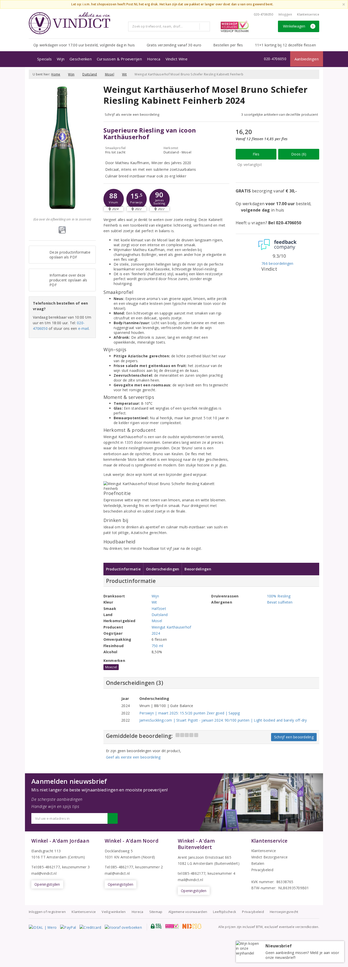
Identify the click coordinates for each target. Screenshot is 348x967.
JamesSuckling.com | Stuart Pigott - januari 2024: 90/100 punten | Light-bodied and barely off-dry (223, 720)
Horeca (153, 58)
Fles (256, 154)
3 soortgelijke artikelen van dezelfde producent (279, 114)
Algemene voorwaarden (187, 911)
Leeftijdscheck (224, 911)
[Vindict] (69, 23)
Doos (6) (298, 154)
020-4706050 (263, 14)
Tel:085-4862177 (45, 867)
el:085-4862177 (120, 867)
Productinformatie (123, 569)
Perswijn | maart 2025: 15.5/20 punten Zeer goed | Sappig (189, 713)
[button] (113, 199)
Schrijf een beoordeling (294, 737)
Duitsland (89, 74)
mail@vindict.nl (44, 873)
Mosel (109, 74)
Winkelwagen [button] (298, 26)
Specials (44, 58)
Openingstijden (47, 884)
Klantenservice (308, 14)
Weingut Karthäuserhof (171, 627)
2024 (156, 633)
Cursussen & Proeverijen (119, 58)
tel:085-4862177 (191, 873)
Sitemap (156, 911)
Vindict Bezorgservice (269, 857)
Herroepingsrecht (284, 911)
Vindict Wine (177, 58)
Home (55, 74)
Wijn (60, 58)
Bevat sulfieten (280, 602)
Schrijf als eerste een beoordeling (132, 114)
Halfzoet (159, 608)
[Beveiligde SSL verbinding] (172, 926)
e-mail (83, 328)
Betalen (257, 863)
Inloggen (285, 14)
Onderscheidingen (162, 569)
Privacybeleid (262, 869)
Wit (124, 74)
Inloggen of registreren (47, 911)
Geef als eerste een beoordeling (133, 757)
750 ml (157, 645)
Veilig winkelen (114, 911)
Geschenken (81, 58)
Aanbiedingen (307, 58)
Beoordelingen (197, 569)
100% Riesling (278, 596)
